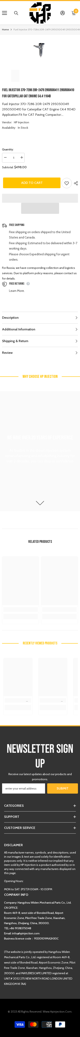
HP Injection (21, 122)
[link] (20, 609)
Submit (63, 788)
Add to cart (31, 183)
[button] (40, 208)
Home (5, 29)
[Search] (16, 13)
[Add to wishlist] (67, 183)
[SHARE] (75, 183)
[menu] (4, 12)
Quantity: (8, 149)
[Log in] (62, 13)
